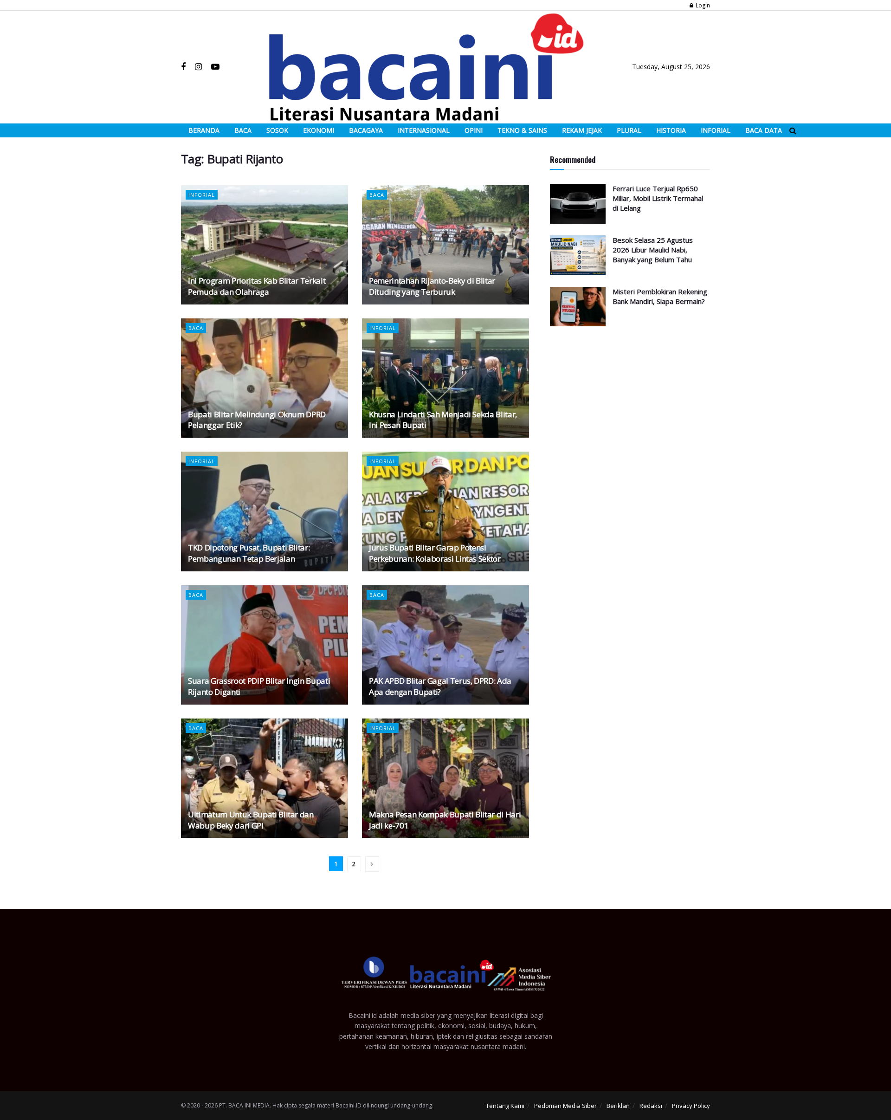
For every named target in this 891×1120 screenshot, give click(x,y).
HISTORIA (671, 130)
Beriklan (618, 1105)
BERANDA (204, 130)
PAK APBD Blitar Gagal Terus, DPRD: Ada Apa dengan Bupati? (440, 686)
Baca (376, 194)
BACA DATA (763, 130)
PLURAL (629, 130)
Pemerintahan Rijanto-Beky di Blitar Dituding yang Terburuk (432, 286)
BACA (243, 130)
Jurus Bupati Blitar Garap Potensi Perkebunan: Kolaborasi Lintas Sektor (435, 553)
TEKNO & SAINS (522, 130)
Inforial (201, 194)
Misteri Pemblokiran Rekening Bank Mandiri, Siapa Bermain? (660, 296)
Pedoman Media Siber (565, 1105)
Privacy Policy (691, 1105)
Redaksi (650, 1105)
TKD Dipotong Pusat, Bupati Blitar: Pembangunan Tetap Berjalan (249, 553)
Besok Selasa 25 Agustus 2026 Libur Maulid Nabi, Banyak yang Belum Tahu (653, 249)
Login (702, 5)
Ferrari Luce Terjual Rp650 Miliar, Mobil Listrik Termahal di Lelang (658, 198)
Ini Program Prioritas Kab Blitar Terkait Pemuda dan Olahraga (256, 286)
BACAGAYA (366, 130)
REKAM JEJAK (582, 130)
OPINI (474, 130)
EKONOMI (318, 130)
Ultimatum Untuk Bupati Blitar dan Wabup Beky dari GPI (251, 820)
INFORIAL (715, 130)
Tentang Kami (505, 1105)
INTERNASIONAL (424, 130)
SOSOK (277, 130)
